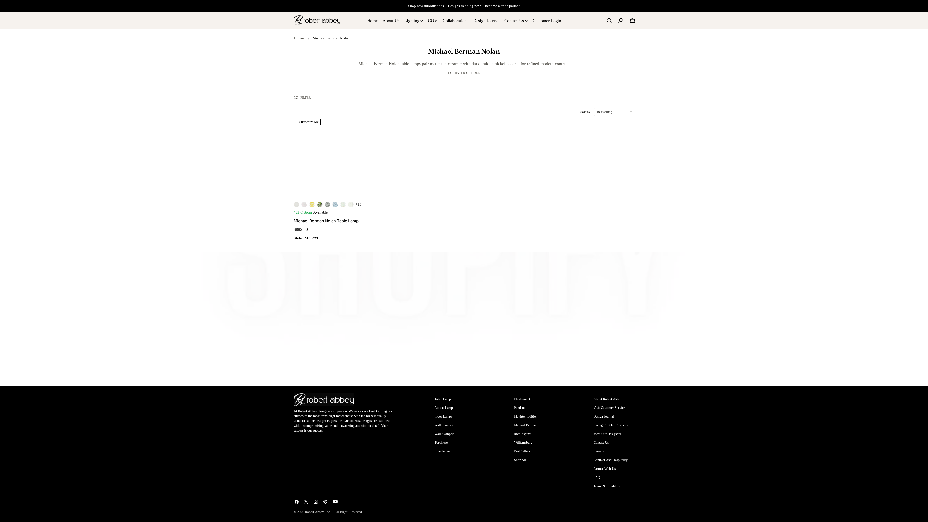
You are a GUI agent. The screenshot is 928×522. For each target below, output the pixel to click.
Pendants (520, 408)
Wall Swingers (444, 434)
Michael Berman (525, 425)
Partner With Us (605, 469)
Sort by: (585, 111)
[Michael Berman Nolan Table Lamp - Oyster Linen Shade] (296, 204)
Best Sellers (522, 451)
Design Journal (604, 416)
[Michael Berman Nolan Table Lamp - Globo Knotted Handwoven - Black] (351, 204)
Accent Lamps (444, 408)
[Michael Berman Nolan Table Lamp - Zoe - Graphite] (327, 204)
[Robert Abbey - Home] (324, 399)
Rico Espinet (522, 434)
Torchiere (441, 442)
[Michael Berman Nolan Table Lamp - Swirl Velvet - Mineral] (335, 204)
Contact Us (601, 442)
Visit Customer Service (609, 408)
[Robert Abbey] (317, 20)
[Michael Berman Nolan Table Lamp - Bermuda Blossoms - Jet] (320, 204)
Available (311, 212)
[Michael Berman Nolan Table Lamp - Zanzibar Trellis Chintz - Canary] (312, 204)
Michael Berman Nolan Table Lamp (326, 220)
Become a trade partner (502, 6)
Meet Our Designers (607, 434)
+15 (358, 204)
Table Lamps (443, 399)
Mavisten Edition (525, 416)
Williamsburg (523, 442)
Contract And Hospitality (611, 460)
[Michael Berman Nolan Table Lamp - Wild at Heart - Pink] (304, 204)
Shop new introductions (426, 6)
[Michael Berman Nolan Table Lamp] (333, 156)
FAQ (597, 477)
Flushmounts (522, 399)
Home (299, 38)
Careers (599, 451)
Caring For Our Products (611, 425)
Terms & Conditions (607, 486)
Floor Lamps (443, 416)
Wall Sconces (444, 425)
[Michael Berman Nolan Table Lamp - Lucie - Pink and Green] (343, 204)
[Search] (609, 20)
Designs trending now (464, 6)
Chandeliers (442, 451)
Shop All (520, 460)
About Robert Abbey (608, 399)
